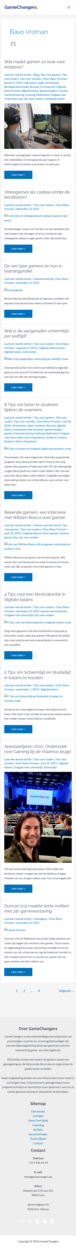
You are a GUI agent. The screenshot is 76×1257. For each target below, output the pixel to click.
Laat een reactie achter (18, 74)
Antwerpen (52, 82)
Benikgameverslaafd (16, 86)
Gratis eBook (38, 1138)
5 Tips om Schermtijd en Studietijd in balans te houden (37, 675)
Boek (38, 1120)
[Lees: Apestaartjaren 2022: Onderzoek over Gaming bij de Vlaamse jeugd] (38, 817)
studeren (51, 437)
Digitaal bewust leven (52, 347)
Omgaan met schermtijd (18, 615)
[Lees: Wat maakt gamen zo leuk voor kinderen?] (38, 125)
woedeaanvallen (55, 98)
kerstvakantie (59, 611)
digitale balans (30, 90)
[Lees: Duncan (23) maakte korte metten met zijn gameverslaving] (14, 929)
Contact (38, 1143)
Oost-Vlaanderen (34, 437)
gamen (8, 433)
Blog (36, 74)
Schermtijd (29, 351)
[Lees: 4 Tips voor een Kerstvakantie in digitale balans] (37, 622)
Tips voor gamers (50, 74)
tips (20, 98)
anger (41, 82)
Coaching (38, 1125)
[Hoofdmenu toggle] (68, 7)
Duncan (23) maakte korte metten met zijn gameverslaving (36, 908)
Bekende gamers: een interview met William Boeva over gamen (35, 515)
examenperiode (22, 429)
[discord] (53, 1221)
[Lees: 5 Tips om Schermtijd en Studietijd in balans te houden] (38, 698)
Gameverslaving (14, 94)
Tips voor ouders (44, 205)
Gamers (63, 90)
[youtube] (46, 1221)
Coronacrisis (47, 86)
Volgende (67, 991)
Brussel (34, 86)
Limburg (30, 94)
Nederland (42, 94)
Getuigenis (40, 918)
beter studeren (37, 425)
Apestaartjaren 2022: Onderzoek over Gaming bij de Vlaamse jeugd (37, 749)
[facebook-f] (23, 1221)
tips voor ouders (34, 98)
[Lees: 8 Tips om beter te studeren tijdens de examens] (37, 448)
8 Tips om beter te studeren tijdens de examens (31, 407)
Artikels (38, 1129)
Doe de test (38, 1111)
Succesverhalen (38, 1134)
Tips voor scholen (30, 78)
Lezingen (38, 1115)
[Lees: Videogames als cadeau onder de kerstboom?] (38, 217)
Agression (30, 82)
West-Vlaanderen (26, 441)
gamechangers (48, 90)
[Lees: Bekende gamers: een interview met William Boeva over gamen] (38, 546)
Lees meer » (18, 173)
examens (38, 429)
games (8, 537)
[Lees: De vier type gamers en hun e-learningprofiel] (13, 289)
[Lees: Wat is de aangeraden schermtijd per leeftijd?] (36, 358)
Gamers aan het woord (47, 525)
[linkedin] (38, 1221)
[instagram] (31, 1221)
